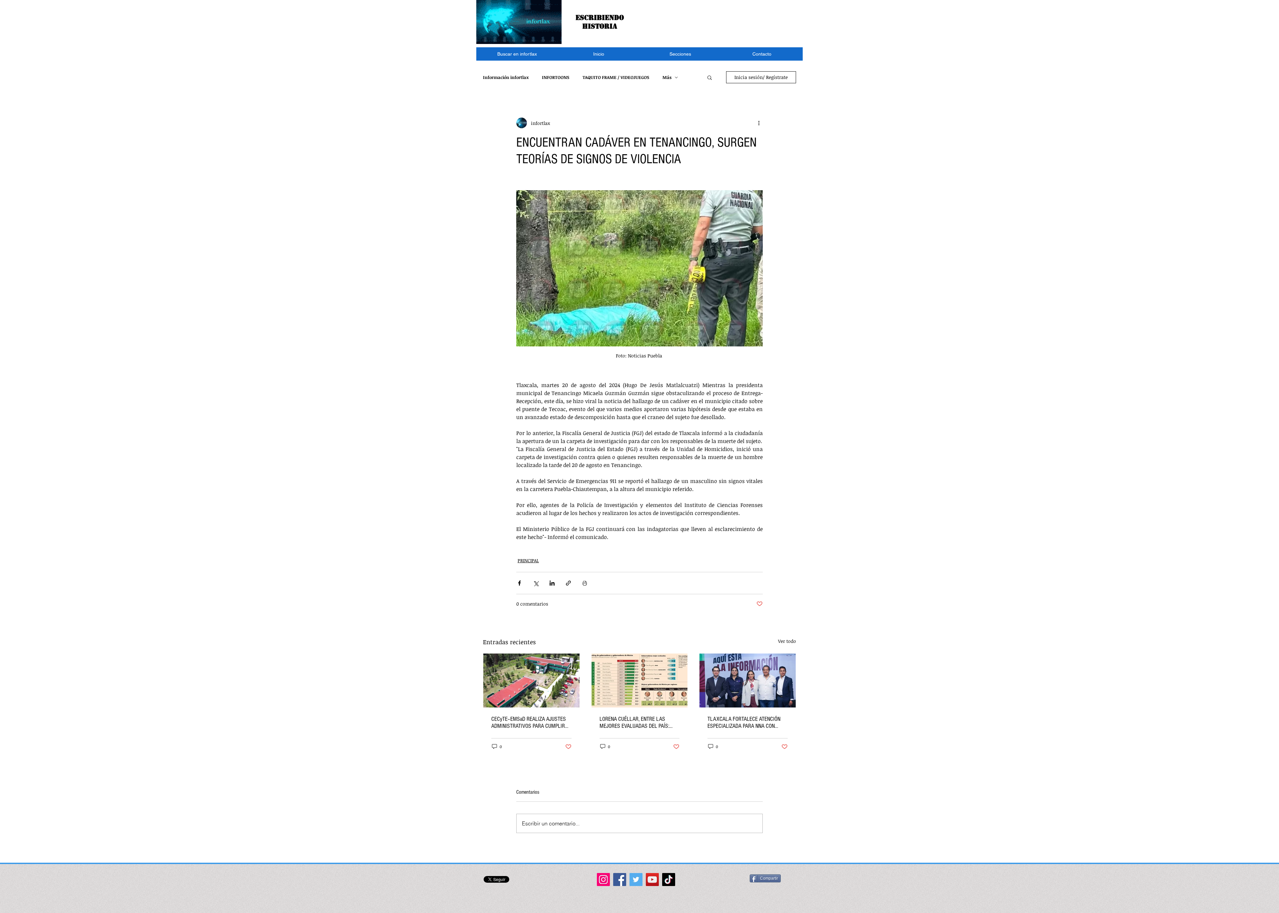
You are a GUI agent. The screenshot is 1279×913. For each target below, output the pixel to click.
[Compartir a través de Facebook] (519, 583)
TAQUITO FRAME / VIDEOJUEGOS (616, 77)
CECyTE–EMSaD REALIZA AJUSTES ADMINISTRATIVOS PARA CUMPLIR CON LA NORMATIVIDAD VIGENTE (528, 722)
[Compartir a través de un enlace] (568, 583)
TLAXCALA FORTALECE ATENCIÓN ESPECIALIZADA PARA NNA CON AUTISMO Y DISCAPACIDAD (743, 722)
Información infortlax (506, 77)
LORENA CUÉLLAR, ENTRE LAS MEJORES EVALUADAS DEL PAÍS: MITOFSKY (634, 722)
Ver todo (787, 641)
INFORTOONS (555, 77)
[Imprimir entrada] (585, 583)
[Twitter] (636, 879)
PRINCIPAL (528, 560)
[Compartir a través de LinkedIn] (552, 583)
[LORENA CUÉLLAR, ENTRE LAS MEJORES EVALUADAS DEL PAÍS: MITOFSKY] (640, 680)
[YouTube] (652, 879)
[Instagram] (603, 879)
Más (666, 77)
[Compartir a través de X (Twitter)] (536, 583)
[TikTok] (668, 879)
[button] (680, 54)
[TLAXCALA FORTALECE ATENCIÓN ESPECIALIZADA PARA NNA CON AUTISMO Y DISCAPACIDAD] (747, 680)
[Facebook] (619, 879)
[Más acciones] (759, 123)
